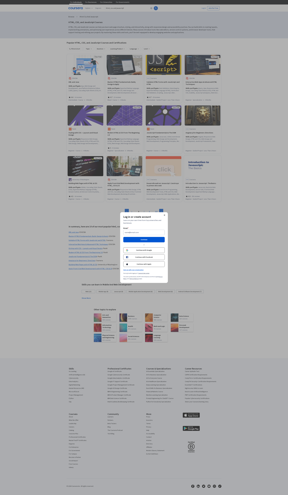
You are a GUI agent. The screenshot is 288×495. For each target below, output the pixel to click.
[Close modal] (164, 215)
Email (126, 228)
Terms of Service (134, 279)
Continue (144, 239)
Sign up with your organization (133, 270)
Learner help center (143, 273)
